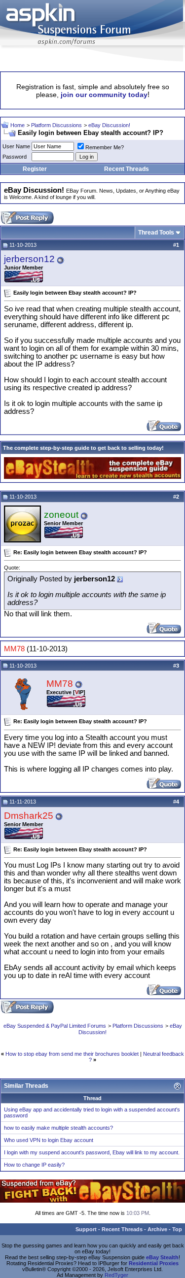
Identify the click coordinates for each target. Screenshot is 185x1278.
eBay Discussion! (109, 125)
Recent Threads (126, 169)
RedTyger (116, 1275)
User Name (16, 146)
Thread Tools (156, 232)
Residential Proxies (154, 1263)
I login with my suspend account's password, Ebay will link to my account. (92, 1152)
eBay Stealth (162, 1257)
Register (35, 169)
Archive (157, 1229)
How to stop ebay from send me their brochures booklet (72, 1054)
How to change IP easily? (34, 1165)
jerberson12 (29, 259)
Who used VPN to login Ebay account (48, 1140)
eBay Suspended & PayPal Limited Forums (54, 1026)
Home (17, 125)
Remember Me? (104, 147)
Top (177, 1229)
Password (14, 157)
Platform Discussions (56, 125)
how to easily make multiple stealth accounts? (58, 1128)
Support (86, 1229)
